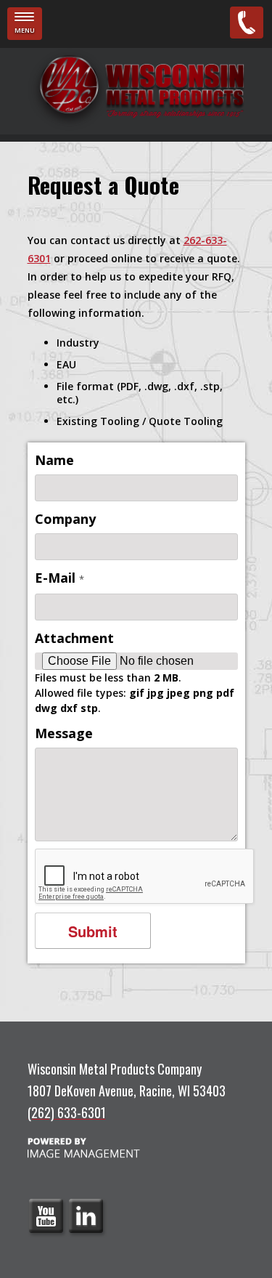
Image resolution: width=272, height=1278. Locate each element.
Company (65, 518)
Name (54, 460)
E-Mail (59, 577)
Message (64, 733)
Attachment (74, 638)
